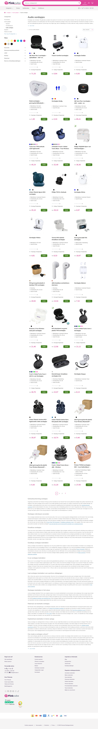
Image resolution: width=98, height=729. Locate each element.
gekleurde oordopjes (32, 554)
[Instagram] (16, 691)
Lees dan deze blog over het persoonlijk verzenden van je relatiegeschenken (66, 524)
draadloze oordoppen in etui (67, 522)
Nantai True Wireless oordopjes (57, 608)
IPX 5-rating (49, 613)
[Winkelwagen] (92, 3)
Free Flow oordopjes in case (79, 610)
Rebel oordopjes (81, 552)
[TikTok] (18, 691)
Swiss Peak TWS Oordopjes (53, 522)
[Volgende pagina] (65, 493)
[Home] (5, 12)
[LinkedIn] (11, 691)
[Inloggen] (89, 3)
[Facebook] (8, 691)
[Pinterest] (13, 691)
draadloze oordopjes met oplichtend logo (41, 598)
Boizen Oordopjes (81, 549)
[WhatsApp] (79, 8)
